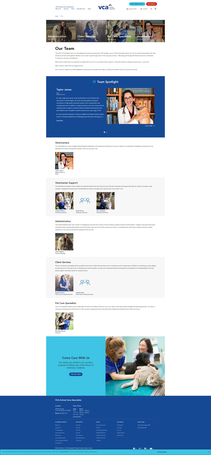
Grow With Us (58, 443)
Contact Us (58, 427)
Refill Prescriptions (100, 432)
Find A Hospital (59, 430)
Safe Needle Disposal (143, 425)
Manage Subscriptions (101, 430)
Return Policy (120, 435)
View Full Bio (149, 126)
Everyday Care (81, 9)
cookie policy (64, 451)
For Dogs (119, 427)
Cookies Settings (161, 452)
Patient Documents (101, 435)
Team (72, 9)
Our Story (78, 425)
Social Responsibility (60, 437)
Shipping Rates (120, 432)
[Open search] (151, 9)
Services (66, 9)
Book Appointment (137, 4)
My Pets (98, 427)
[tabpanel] (105, 108)
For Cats (119, 430)
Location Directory (59, 432)
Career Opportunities (60, 441)
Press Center (58, 435)
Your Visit (78, 432)
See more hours (77, 416)
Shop (89, 9)
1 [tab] (104, 132)
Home (56, 16)
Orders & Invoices (100, 437)
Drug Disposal (142, 428)
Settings (98, 440)
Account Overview (100, 425)
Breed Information (80, 437)
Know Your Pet (79, 435)
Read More (59, 120)
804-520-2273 (63, 413)
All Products (120, 425)
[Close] (208, 452)
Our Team (78, 430)
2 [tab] (106, 132)
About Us (58, 9)
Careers (76, 66)
